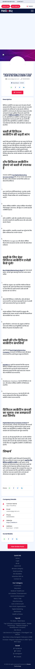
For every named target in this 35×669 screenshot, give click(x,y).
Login (17, 561)
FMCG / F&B (17, 598)
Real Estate (17, 611)
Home (17, 558)
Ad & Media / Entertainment (18, 593)
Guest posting (17, 571)
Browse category (17, 568)
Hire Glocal (17, 630)
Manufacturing (17, 601)
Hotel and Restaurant (17, 596)
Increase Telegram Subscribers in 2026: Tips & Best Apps (17, 641)
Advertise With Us (9, 1)
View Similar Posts (17, 547)
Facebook (18, 648)
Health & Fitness (17, 614)
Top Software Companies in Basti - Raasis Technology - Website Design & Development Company (17, 625)
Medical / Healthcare (17, 591)
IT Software (17, 586)
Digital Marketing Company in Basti (15, 423)
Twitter (18, 651)
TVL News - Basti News (17, 621)
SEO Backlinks (17, 574)
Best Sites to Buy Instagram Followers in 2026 (17, 637)
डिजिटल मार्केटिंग (14, 115)
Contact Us (17, 579)
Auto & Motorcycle (17, 604)
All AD (17, 563)
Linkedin (18, 657)
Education (17, 588)
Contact (20, 1)
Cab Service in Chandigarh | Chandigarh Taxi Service (17, 633)
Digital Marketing (17, 609)
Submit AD (17, 566)
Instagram (18, 653)
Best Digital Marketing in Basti (13, 270)
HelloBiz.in (6, 365)
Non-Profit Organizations (17, 606)
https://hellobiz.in (11, 522)
